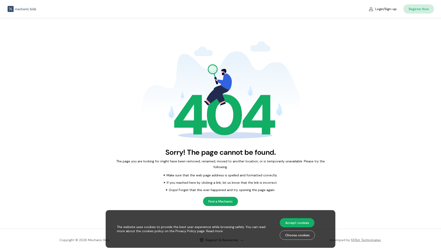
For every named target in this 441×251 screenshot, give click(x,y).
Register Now (419, 9)
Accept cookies (297, 223)
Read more (214, 231)
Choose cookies (297, 235)
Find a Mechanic (220, 201)
